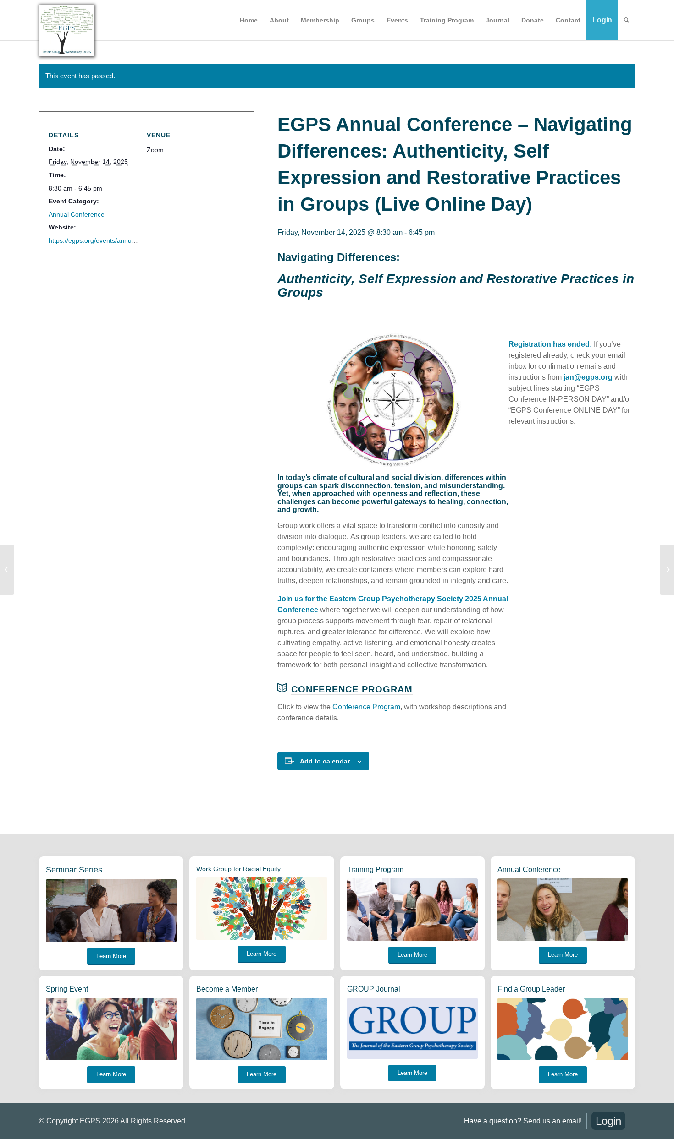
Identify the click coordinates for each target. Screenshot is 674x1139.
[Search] (626, 20)
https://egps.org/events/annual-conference (110, 240)
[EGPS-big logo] (66, 30)
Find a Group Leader (531, 989)
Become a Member (227, 989)
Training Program (375, 869)
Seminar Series (74, 869)
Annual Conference (77, 214)
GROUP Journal (373, 989)
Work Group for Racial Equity (238, 868)
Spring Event (67, 989)
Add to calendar (325, 761)
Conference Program (352, 689)
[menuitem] (249, 20)
